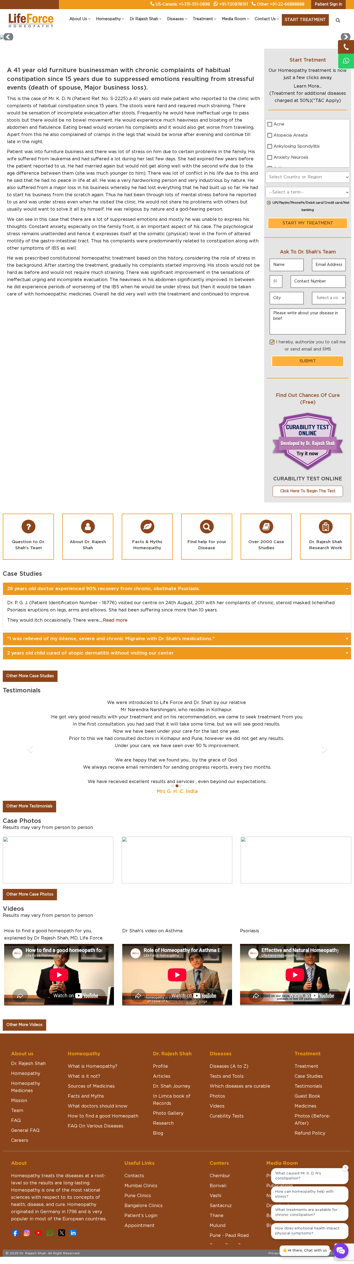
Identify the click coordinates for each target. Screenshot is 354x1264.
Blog (158, 1068)
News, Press (279, 1131)
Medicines (305, 1041)
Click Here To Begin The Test (307, 491)
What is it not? (84, 1011)
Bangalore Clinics (143, 1141)
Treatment (306, 1001)
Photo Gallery (168, 1048)
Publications (279, 1121)
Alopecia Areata (291, 135)
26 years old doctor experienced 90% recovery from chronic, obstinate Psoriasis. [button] (103, 588)
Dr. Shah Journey (171, 1021)
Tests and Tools (227, 1011)
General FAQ (25, 1066)
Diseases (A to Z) (229, 1001)
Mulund (217, 1161)
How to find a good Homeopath (103, 1051)
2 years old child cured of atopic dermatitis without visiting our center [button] (90, 653)
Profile (160, 1001)
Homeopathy (25, 1009)
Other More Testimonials (29, 742)
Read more (115, 620)
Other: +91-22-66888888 (280, 4)
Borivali (218, 1121)
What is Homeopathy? (92, 1001)
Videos (217, 1041)
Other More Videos (24, 960)
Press (272, 1111)
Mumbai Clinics (140, 1121)
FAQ (16, 1056)
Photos (217, 1031)
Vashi (215, 1131)
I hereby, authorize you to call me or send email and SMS (311, 345)
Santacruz (221, 1141)
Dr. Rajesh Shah (28, 999)
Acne (279, 124)
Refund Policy (310, 1068)
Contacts (134, 1111)
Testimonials (308, 1021)
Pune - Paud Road (229, 1171)
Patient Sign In (328, 4)
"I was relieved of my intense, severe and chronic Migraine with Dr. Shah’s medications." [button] (111, 638)
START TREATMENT (305, 20)
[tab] (177, 589)
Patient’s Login (140, 1151)
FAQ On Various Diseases (95, 1061)
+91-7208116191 (233, 4)
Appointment (139, 1161)
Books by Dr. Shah (286, 1151)
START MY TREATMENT (308, 223)
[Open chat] (340, 1250)
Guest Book (307, 1031)
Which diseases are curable (240, 1021)
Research (163, 1058)
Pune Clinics (137, 1131)
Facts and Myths (86, 1031)
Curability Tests (227, 1051)
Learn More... (308, 86)
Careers (19, 1076)
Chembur (220, 1111)
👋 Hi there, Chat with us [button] (304, 1250)
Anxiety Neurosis (291, 157)
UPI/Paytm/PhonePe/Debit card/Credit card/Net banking (310, 206)
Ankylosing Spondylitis (297, 146)
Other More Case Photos (29, 830)
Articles (161, 1011)
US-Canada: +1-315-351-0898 (183, 4)
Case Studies (309, 1011)
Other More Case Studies (30, 676)
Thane (216, 1151)
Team (17, 1046)
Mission (19, 1036)
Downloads (278, 1141)
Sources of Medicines (91, 1021)
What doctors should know (97, 1041)
